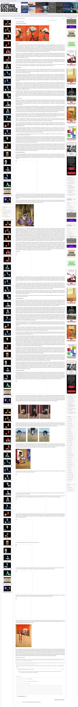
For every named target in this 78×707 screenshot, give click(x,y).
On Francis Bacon (20, 18)
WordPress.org (70, 209)
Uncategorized (54, 20)
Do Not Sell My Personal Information (7, 213)
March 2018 (70, 423)
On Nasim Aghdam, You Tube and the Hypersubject (72, 191)
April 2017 (69, 428)
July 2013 (69, 447)
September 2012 (70, 455)
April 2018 (69, 421)
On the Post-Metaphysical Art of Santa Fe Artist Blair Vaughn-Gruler (71, 187)
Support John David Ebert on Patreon (71, 183)
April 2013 (69, 452)
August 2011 (70, 465)
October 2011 (70, 462)
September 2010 (70, 477)
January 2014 (70, 443)
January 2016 (70, 433)
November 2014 (70, 438)
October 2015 (70, 435)
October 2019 (70, 418)
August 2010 (70, 479)
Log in (69, 204)
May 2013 (69, 450)
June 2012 (69, 460)
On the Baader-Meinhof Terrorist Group (72, 195)
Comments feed (70, 207)
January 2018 (70, 425)
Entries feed (70, 487)
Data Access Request (6, 210)
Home (4, 15)
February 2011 (70, 472)
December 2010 (70, 474)
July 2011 (69, 467)
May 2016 (69, 430)
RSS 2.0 (60, 659)
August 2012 (70, 457)
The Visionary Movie (6, 216)
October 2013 (70, 445)
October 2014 (70, 440)
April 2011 (69, 469)
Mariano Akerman (28, 669)
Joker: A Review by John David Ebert (71, 180)
